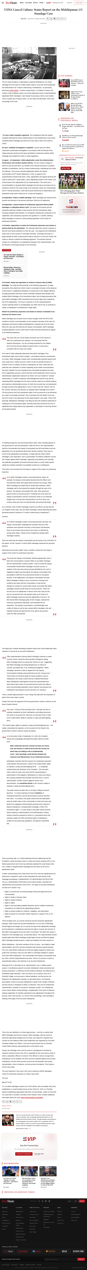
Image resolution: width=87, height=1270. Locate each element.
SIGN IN (69, 3)
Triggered (46, 1219)
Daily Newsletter (75, 1217)
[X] (39, 1201)
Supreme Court (20, 1237)
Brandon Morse (34, 1223)
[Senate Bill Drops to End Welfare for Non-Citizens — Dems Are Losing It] (64, 83)
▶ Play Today (66, 168)
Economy (18, 1220)
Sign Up (81, 1259)
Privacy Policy (14, 1264)
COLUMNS (28, 3)
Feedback (21, 1264)
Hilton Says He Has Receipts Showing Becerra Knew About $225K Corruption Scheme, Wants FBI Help (77, 108)
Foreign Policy (19, 1228)
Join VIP (82, 1201)
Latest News (5, 1214)
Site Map (39, 1264)
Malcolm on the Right (49, 1211)
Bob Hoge (32, 1229)
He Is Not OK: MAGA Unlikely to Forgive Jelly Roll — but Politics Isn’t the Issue (10, 1181)
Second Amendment (21, 1239)
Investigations (5, 1220)
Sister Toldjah (33, 1232)
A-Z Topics (19, 1207)
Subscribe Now (39, 1153)
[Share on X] (47, 18)
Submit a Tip (60, 1220)
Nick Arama (25, 1187)
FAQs (75, 1201)
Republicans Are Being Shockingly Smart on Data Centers (72, 136)
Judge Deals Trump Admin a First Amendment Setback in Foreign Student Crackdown (78, 95)
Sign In (69, 1201)
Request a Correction (31, 1264)
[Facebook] (46, 1201)
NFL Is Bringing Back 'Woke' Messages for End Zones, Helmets (72, 192)
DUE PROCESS (6, 1108)
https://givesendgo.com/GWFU (32, 1097)
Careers (59, 1217)
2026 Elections (19, 1211)
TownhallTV (5, 1226)
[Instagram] (42, 1201)
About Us (59, 1211)
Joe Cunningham (34, 1220)
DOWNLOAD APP (57, 3)
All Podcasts (47, 1227)
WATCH (35, 3)
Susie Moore (33, 1217)
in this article (14, 90)
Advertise (59, 1214)
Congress (18, 1214)
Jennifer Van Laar (34, 1214)
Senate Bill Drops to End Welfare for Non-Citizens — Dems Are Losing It (77, 82)
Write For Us (60, 1223)
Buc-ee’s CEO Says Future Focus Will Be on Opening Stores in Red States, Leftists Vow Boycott (73, 146)
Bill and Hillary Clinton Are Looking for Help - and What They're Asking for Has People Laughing (29, 1182)
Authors (4, 1229)
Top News (4, 1211)
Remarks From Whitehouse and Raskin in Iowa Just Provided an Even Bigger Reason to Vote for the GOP (48, 1182)
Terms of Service (6, 1264)
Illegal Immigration (20, 1234)
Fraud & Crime (19, 1231)
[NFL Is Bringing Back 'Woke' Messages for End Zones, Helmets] (72, 181)
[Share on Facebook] (54, 18)
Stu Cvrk (23, 18)
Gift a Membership (76, 1214)
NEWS (22, 3)
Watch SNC (74, 1220)
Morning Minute (6, 1223)
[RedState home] (8, 1201)
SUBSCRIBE (78, 3)
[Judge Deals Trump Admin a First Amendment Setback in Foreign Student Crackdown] (64, 95)
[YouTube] (49, 1201)
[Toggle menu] (2, 2)
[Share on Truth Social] (51, 18)
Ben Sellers (6, 1187)
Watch (3, 1217)
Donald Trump (19, 1217)
